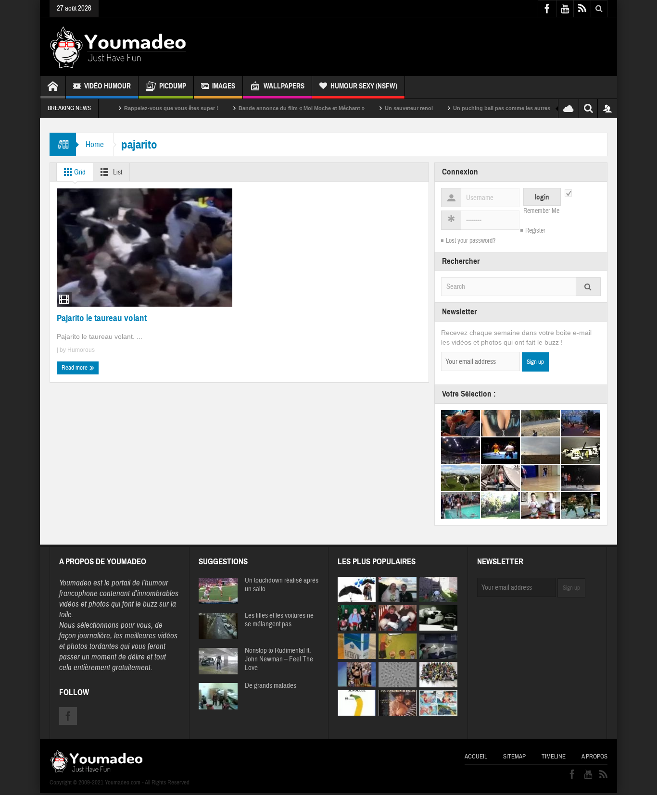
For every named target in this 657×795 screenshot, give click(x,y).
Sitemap (514, 756)
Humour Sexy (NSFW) (363, 86)
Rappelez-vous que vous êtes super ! (151, 108)
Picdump (172, 86)
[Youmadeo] (118, 46)
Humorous (81, 350)
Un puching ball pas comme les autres (481, 108)
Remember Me (541, 211)
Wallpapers (284, 86)
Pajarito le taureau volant (102, 317)
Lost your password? (470, 240)
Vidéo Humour (107, 86)
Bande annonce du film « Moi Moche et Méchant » (281, 108)
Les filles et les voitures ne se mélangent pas (279, 620)
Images (223, 86)
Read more (75, 368)
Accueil (476, 756)
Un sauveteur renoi (389, 108)
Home (95, 144)
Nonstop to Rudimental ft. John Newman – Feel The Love (279, 659)
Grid (79, 172)
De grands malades (270, 686)
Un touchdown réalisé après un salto (281, 585)
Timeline (554, 756)
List (117, 172)
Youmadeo (75, 583)
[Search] (588, 286)
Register (535, 230)
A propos (594, 756)
